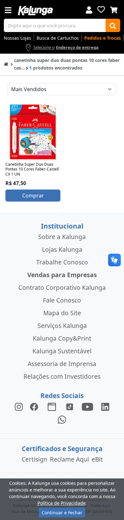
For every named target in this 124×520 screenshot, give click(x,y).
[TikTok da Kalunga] (70, 406)
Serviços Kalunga (62, 325)
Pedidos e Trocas (102, 38)
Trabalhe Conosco (62, 262)
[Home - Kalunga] (6, 64)
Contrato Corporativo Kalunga (62, 287)
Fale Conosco (62, 300)
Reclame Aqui (69, 459)
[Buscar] (113, 25)
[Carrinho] (113, 9)
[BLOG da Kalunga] (105, 406)
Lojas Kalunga (62, 249)
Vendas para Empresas (62, 274)
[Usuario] (89, 9)
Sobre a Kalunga (62, 236)
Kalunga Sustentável (62, 351)
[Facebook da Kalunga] (35, 406)
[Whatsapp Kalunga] (62, 419)
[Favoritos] (101, 9)
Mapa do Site (62, 313)
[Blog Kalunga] (52, 406)
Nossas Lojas (17, 38)
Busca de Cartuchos (58, 38)
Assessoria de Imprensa (62, 363)
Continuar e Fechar (62, 513)
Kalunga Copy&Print (62, 338)
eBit (97, 459)
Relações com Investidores (62, 376)
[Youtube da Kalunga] (87, 406)
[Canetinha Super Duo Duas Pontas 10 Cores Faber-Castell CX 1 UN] (32, 131)
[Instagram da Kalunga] (19, 406)
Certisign (34, 459)
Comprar (33, 195)
